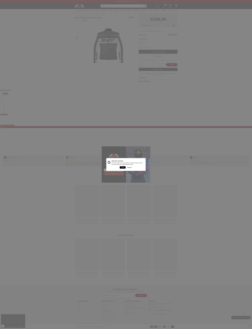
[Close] (144, 159)
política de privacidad (121, 164)
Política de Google (129, 164)
